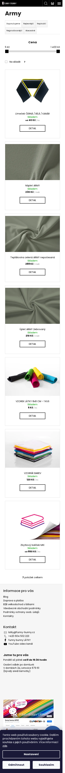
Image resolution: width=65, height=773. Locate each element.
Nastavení (31, 754)
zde (4, 746)
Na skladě (17, 61)
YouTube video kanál (20, 643)
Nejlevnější (28, 23)
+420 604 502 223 (18, 636)
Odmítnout (16, 765)
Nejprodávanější (14, 30)
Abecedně (30, 30)
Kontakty (8, 616)
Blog (5, 596)
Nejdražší (41, 23)
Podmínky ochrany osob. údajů (21, 612)
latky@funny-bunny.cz (21, 632)
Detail (32, 128)
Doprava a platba (13, 600)
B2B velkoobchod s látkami (18, 604)
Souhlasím (46, 765)
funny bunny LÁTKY (19, 640)
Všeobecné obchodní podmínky (22, 608)
